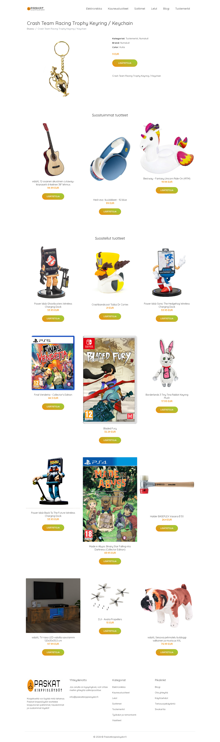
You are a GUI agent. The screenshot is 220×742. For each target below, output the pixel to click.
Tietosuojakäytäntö (165, 703)
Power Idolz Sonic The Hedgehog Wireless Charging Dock (167, 305)
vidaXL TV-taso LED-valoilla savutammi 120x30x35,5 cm (53, 639)
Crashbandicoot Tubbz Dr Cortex (110, 304)
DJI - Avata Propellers (110, 619)
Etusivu (30, 28)
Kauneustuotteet (118, 8)
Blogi (166, 8)
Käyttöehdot (161, 698)
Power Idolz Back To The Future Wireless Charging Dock (53, 514)
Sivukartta (160, 709)
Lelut (154, 8)
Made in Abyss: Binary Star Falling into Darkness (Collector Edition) (110, 548)
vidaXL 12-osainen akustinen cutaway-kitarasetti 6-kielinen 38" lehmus (53, 183)
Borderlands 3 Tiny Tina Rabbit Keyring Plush (167, 396)
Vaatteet (116, 720)
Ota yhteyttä (161, 692)
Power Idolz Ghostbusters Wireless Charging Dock (53, 305)
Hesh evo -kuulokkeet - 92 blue (110, 199)
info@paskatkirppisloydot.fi (84, 696)
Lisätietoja (124, 63)
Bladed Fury (110, 428)
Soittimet (139, 8)
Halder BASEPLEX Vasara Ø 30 (167, 516)
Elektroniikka (94, 8)
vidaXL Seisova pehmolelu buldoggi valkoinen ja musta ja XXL (167, 639)
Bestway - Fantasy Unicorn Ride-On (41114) (166, 178)
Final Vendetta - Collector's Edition (53, 394)
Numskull (143, 38)
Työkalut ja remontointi (124, 714)
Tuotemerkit (182, 8)
